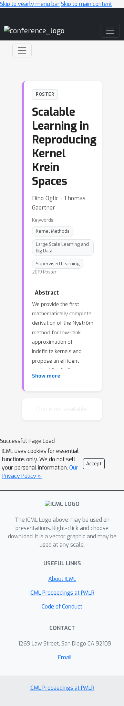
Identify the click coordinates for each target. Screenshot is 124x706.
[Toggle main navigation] (110, 31)
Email (65, 657)
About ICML (62, 579)
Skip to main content (86, 4)
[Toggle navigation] (22, 50)
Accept (94, 464)
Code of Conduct (62, 606)
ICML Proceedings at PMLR (62, 592)
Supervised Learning (58, 264)
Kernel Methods (53, 231)
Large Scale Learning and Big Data (62, 247)
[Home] (34, 30)
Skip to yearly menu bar (30, 4)
